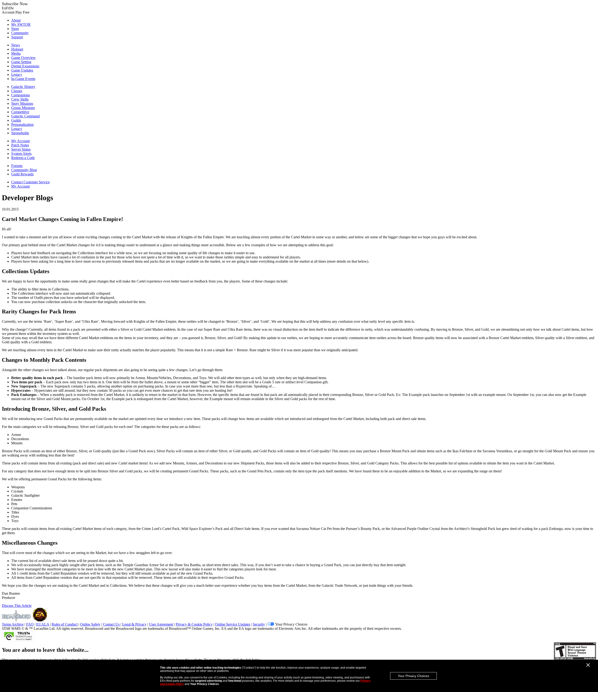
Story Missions (22, 103)
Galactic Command (25, 116)
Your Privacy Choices (413, 676)
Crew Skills (19, 99)
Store (15, 29)
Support (17, 37)
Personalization (22, 125)
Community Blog (24, 170)
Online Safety (90, 624)
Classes (16, 91)
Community (20, 33)
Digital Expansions (25, 66)
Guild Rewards (22, 174)
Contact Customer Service (30, 182)
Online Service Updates (232, 624)
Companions (20, 95)
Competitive (20, 112)
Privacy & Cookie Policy (194, 624)
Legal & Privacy (134, 624)
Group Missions (23, 108)
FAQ (30, 624)
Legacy (16, 74)
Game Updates (22, 70)
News (15, 45)
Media (16, 53)
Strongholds (20, 133)
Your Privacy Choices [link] (291, 624)
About (16, 20)
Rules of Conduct (65, 624)
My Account (20, 141)
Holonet (17, 49)
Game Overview (23, 58)
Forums (16, 166)
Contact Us (111, 624)
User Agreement (161, 624)
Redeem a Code (23, 158)
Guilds (16, 120)
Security (259, 624)
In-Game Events (23, 79)
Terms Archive (13, 624)
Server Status (21, 149)
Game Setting (21, 62)
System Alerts (21, 154)
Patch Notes (20, 145)
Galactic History (23, 87)
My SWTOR (21, 24)
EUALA (42, 624)
